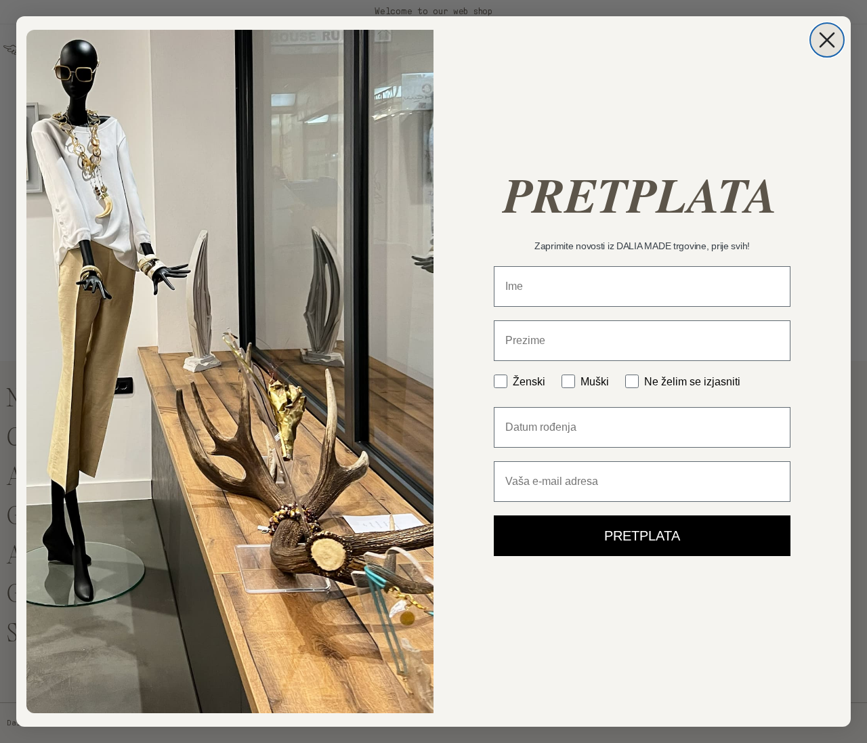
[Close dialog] (827, 40)
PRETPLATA (642, 535)
